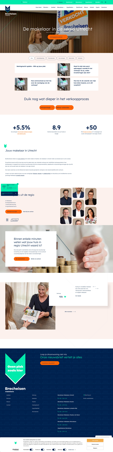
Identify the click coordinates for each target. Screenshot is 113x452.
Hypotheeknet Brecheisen (64, 429)
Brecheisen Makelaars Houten (66, 402)
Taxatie (34, 402)
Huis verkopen (62, 58)
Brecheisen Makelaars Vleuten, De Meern (69, 416)
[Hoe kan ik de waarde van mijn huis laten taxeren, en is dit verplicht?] (63, 84)
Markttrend (69, 2)
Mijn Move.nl (88, 396)
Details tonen (71, 449)
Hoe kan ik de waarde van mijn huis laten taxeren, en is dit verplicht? (85, 83)
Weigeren (95, 448)
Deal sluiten (71, 58)
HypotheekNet (35, 409)
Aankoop (34, 399)
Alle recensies (68, 329)
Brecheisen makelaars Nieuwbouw (67, 422)
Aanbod (53, 7)
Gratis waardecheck (88, 399)
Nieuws (86, 7)
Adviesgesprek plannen (56, 37)
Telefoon (24, 2)
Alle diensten (35, 412)
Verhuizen (80, 58)
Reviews (8, 399)
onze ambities (21, 158)
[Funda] (15, 219)
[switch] (42, 450)
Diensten (45, 7)
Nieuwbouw (78, 2)
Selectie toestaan (95, 444)
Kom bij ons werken (28, 211)
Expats (97, 7)
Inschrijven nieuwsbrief (48, 364)
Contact (92, 7)
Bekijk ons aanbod (36, 259)
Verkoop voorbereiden (62, 107)
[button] (94, 286)
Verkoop (34, 396)
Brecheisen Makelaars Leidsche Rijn (67, 409)
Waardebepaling (40, 58)
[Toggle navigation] (102, 2)
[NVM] (7, 219)
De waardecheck (20, 259)
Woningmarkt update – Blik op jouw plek (31, 66)
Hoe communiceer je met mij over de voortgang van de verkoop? (41, 83)
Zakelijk (97, 2)
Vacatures (104, 7)
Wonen (61, 2)
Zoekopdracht (35, 406)
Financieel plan (51, 58)
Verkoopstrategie (45, 107)
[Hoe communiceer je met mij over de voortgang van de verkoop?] (21, 84)
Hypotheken (88, 2)
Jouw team (38, 7)
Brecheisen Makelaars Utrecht (66, 396)
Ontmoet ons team (12, 211)
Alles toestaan (95, 440)
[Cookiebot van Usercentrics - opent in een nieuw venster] (15, 450)
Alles (32, 58)
